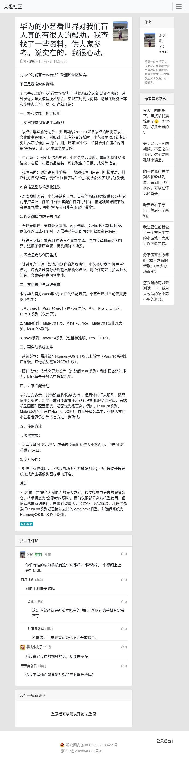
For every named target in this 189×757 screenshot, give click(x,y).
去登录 (90, 714)
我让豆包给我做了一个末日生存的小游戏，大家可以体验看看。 (156, 235)
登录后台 (164, 740)
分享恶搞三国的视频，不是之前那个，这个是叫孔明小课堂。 (156, 152)
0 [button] (126, 553)
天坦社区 (13, 6)
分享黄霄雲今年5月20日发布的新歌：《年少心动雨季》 (156, 263)
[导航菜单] (178, 6)
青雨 (31, 601)
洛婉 (32, 61)
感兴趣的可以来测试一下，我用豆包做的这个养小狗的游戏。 (156, 291)
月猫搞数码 (36, 628)
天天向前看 (29, 665)
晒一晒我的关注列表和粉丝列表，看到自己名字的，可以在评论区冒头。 (156, 182)
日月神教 (28, 579)
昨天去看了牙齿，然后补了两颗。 (156, 210)
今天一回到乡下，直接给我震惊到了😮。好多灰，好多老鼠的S (156, 121)
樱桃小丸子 (34, 646)
